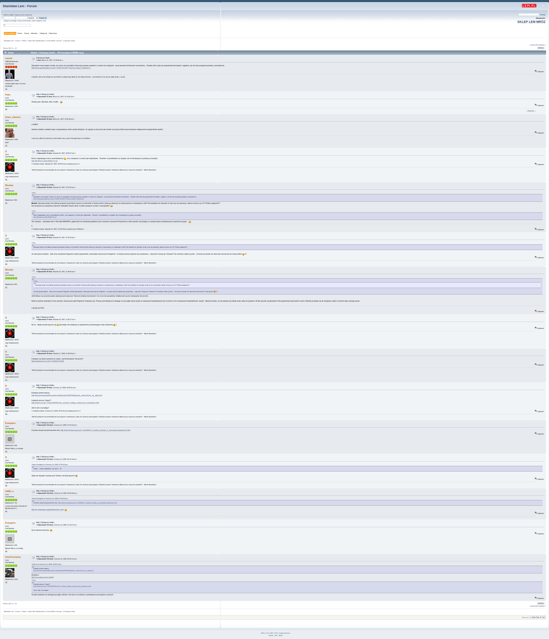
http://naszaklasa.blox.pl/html (42, 577)
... (14, 48)
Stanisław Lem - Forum (20, 6)
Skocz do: (525, 617)
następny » (542, 45)
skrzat (58, 41)
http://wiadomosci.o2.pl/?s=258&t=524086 (47, 361)
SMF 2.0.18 (265, 633)
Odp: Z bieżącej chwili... (45, 94)
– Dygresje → (531, 111)
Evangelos (10, 423)
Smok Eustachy (13, 557)
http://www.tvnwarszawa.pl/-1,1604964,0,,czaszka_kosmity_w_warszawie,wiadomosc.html (95, 430)
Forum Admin (50, 41)
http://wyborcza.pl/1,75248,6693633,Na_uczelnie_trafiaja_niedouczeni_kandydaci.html (65, 403)
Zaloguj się (18, 15)
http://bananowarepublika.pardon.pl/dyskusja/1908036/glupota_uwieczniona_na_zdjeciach (66, 395)
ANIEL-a (9, 491)
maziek (8, 58)
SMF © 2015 (274, 633)
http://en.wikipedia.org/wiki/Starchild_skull (47, 510)
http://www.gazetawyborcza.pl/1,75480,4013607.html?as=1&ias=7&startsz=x (61, 68)
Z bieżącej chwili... (43, 58)
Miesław (9, 185)
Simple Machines (284, 633)
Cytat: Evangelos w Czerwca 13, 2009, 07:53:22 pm (50, 464)
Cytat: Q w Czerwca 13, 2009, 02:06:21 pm (46, 564)
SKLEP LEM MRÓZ (531, 22)
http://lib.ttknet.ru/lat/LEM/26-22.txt (44, 161)
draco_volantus (13, 117)
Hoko (7, 94)
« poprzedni (534, 45)
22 (16, 48)
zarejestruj (28, 15)
